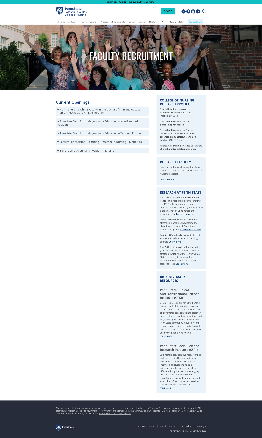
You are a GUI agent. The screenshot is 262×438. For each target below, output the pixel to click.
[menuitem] (204, 11)
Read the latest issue (190, 229)
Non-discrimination (168, 426)
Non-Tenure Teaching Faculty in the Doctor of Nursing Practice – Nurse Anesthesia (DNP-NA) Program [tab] (99, 111)
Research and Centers (147, 22)
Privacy (152, 426)
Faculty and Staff (177, 22)
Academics (72, 22)
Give (166, 11)
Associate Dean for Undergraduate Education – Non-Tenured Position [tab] (97, 122)
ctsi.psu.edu (166, 335)
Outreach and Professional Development (118, 22)
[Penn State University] (65, 429)
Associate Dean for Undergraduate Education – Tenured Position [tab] (101, 133)
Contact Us (140, 426)
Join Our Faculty (195, 22)
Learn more (148, 2)
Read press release (181, 214)
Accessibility (187, 426)
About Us (61, 22)
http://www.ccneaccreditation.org (115, 413)
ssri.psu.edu (166, 387)
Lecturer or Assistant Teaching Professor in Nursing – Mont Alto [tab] (101, 142)
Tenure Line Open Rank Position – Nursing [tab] (87, 150)
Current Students (89, 22)
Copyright (201, 426)
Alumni (165, 22)
